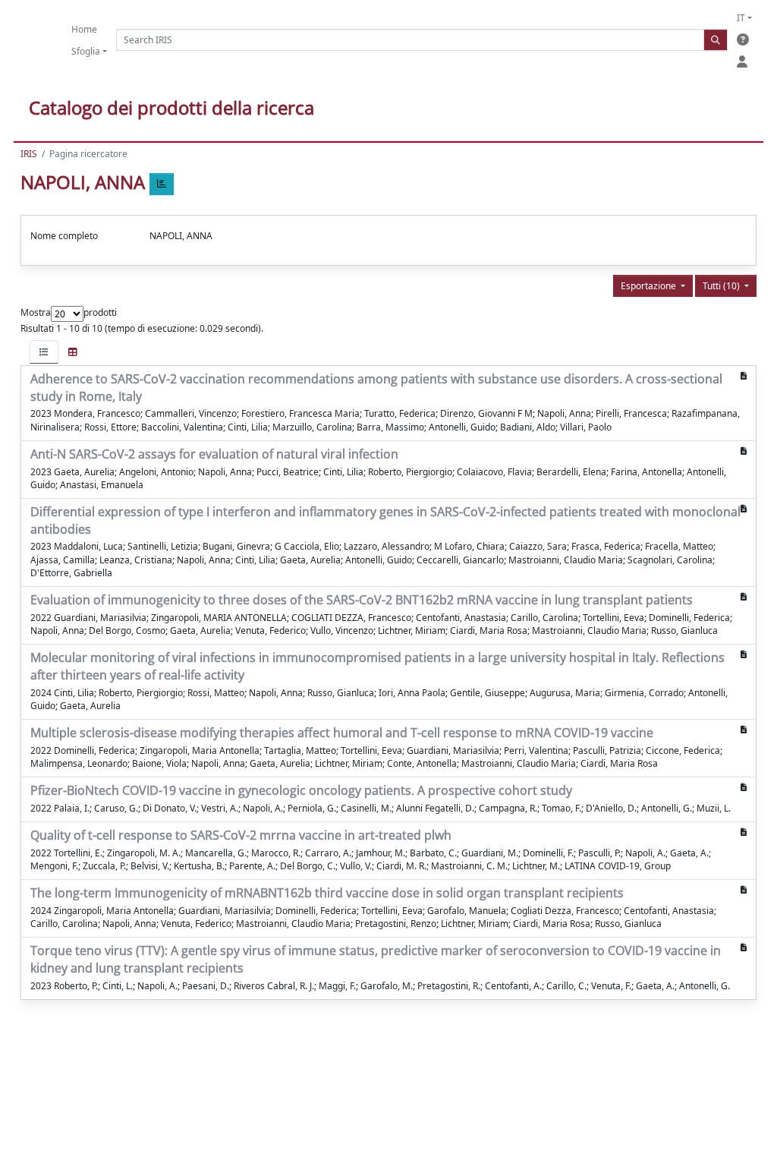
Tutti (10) (722, 285)
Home (84, 29)
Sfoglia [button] (85, 51)
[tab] (44, 352)
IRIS (28, 153)
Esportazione (649, 285)
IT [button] (741, 17)
